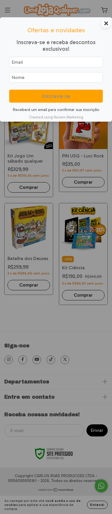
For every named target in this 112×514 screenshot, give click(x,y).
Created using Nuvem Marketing (56, 117)
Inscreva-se (56, 96)
